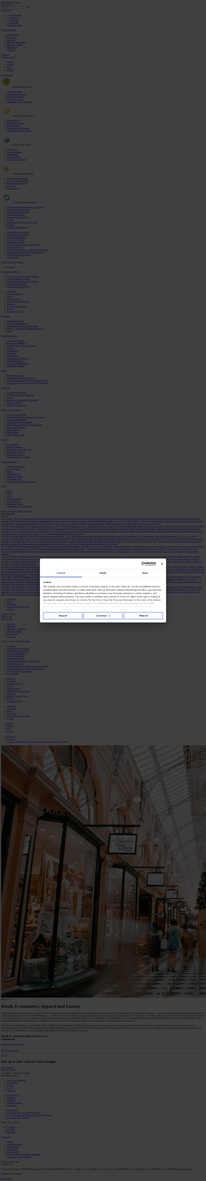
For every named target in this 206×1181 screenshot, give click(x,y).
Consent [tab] (61, 573)
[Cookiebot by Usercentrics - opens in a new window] (143, 564)
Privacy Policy (143, 607)
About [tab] (145, 573)
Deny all (63, 615)
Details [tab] (103, 573)
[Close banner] (162, 564)
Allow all (143, 615)
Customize (101, 615)
